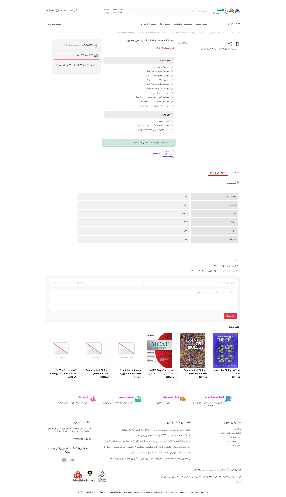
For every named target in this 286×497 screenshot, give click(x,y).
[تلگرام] (72, 460)
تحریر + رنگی (164, 121)
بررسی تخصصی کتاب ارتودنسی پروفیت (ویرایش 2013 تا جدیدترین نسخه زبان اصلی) (147, 441)
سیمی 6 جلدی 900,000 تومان (158, 88)
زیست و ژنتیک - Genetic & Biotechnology (163, 155)
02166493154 (77, 439)
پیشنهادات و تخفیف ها (183, 24)
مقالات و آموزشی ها (148, 24)
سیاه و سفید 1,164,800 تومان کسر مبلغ (153, 125)
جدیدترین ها (165, 24)
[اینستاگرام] (64, 460)
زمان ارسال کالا (235, 437)
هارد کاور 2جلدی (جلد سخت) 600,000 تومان (152, 101)
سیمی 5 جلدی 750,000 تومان (157, 84)
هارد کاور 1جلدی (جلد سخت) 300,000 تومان (152, 97)
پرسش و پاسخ (216, 172)
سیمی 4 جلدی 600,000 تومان (158, 80)
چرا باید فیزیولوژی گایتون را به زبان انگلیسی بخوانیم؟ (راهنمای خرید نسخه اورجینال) (147, 447)
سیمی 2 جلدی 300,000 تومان (158, 71)
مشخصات (234, 172)
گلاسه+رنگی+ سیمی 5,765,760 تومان (154, 129)
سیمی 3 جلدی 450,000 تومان (157, 75)
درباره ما (238, 429)
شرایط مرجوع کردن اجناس (230, 433)
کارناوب (88, 492)
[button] (69, 10)
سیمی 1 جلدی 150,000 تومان (158, 67)
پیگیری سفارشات (54, 24)
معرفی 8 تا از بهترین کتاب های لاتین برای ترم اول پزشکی (160, 452)
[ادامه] (238, 482)
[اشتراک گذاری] (230, 44)
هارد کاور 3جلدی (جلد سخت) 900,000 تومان (152, 105)
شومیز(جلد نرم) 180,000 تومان (158, 93)
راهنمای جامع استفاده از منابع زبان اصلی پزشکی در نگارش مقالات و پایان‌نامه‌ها (149, 458)
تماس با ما (237, 445)
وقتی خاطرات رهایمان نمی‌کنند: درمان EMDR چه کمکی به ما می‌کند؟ (155, 430)
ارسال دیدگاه (230, 316)
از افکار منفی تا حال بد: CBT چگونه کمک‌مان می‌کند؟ (163, 435)
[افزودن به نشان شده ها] (237, 44)
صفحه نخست (201, 24)
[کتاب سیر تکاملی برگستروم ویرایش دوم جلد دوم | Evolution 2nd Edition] (226, 15)
